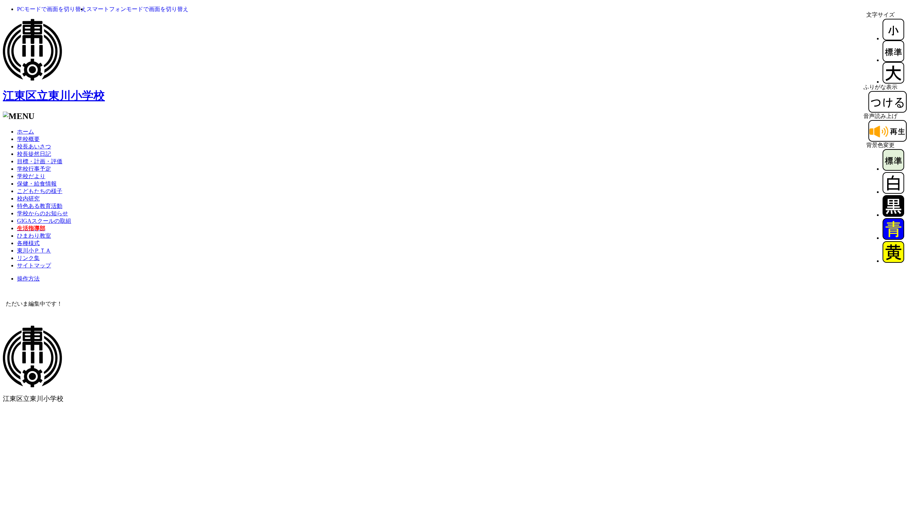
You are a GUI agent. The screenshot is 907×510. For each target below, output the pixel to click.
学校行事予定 (34, 169)
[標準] (893, 60)
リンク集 (28, 258)
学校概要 (28, 139)
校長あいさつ (34, 146)
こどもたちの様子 (39, 191)
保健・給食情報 (37, 184)
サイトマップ (34, 265)
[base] (893, 169)
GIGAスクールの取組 (44, 221)
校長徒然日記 (34, 154)
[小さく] (893, 38)
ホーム (25, 132)
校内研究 (28, 199)
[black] (893, 215)
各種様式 (28, 243)
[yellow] (893, 261)
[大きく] (893, 82)
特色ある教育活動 (39, 206)
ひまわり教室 (34, 236)
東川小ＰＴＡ (34, 251)
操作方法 (28, 279)
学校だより (31, 176)
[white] (893, 192)
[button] (51, 9)
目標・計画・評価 (39, 161)
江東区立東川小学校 (54, 95)
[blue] (893, 238)
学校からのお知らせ (42, 213)
